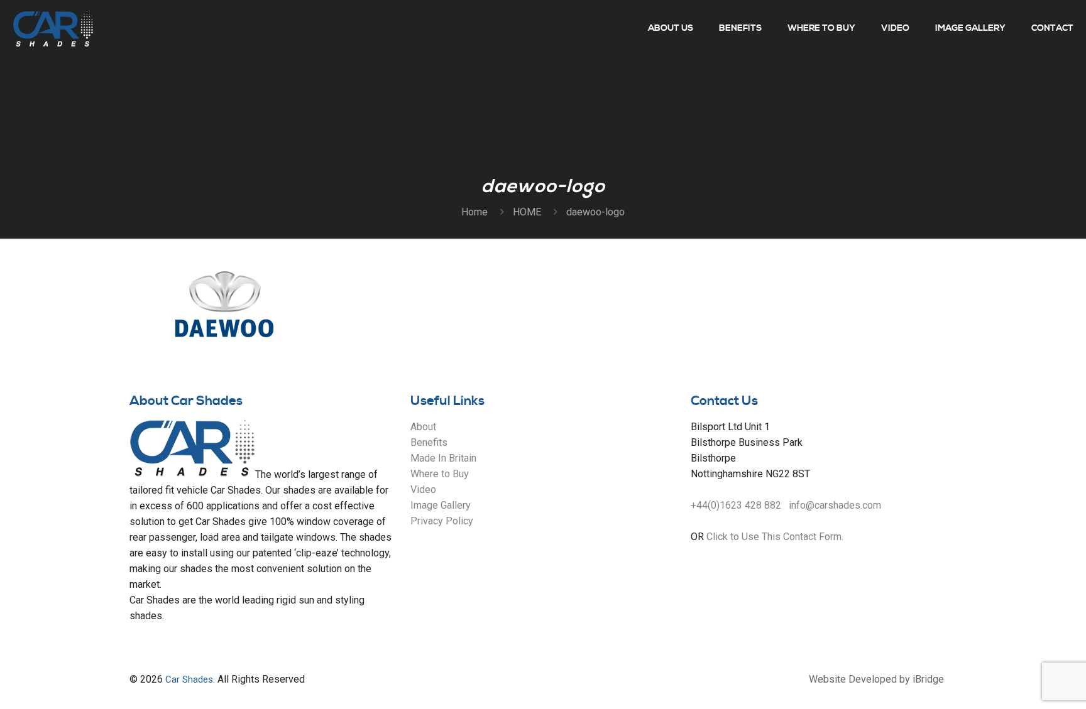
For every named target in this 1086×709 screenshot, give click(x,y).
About (423, 427)
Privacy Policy (441, 521)
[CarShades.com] (53, 28)
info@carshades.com (835, 505)
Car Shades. (190, 679)
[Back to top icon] (1025, 683)
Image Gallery (440, 505)
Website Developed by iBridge (876, 679)
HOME (527, 212)
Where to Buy (439, 474)
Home (474, 212)
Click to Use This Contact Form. (774, 537)
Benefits (428, 442)
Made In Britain (443, 458)
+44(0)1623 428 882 (736, 505)
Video (423, 489)
